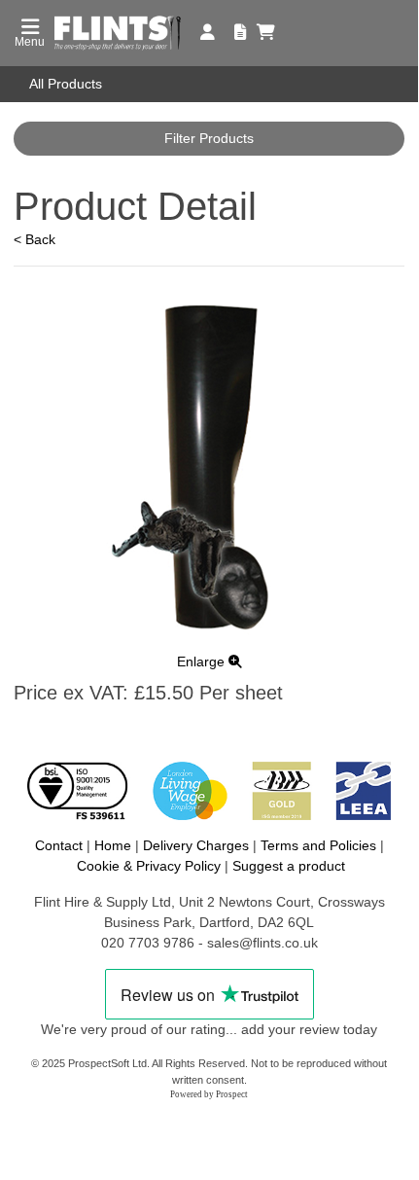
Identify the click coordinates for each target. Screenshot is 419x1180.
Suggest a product (288, 866)
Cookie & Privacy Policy (149, 866)
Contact (59, 845)
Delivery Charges (196, 845)
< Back (34, 239)
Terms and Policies (318, 845)
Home (112, 845)
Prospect (232, 1094)
